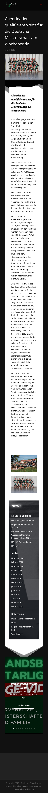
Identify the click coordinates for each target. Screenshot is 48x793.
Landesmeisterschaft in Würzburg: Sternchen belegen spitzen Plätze (21, 534)
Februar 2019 (17, 606)
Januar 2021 (16, 570)
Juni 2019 (15, 590)
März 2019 (16, 602)
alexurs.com (23, 786)
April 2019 (15, 598)
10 (34, 728)
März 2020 (16, 578)
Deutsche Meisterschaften (23, 618)
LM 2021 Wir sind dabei (21, 542)
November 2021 (18, 566)
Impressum (35, 786)
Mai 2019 (15, 594)
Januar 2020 (16, 586)
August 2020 (16, 574)
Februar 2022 (17, 562)
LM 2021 (15, 546)
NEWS (14, 622)
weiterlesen (24, 705)
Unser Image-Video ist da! (22, 520)
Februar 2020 (17, 582)
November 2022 (18, 558)
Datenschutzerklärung (24, 789)
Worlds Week (17, 634)
